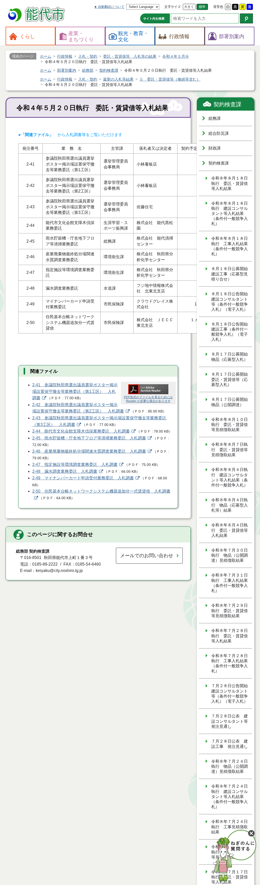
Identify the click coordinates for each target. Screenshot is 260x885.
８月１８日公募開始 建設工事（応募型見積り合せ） (231, 274)
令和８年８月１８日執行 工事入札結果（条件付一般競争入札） (229, 246)
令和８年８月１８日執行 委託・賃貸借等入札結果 (229, 183)
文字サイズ (172, 7)
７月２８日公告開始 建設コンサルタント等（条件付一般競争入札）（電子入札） (231, 693)
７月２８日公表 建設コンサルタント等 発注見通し (231, 721)
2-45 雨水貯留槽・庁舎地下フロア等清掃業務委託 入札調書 (89, 438)
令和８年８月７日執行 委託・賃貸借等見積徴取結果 (229, 449)
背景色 (218, 7)
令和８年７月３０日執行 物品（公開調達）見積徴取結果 (229, 555)
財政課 (214, 148)
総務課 (214, 118)
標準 (202, 7)
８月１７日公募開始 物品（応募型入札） (231, 357)
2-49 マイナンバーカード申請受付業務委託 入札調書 (83, 478)
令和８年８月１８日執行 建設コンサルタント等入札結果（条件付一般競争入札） (229, 213)
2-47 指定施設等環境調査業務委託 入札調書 (75, 464)
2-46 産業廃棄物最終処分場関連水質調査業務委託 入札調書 (89, 451)
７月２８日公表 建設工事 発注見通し (229, 744)
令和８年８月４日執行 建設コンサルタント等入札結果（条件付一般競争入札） (229, 477)
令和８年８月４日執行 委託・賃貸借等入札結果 (229, 530)
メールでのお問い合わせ (146, 555)
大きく (189, 7)
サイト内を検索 (154, 18)
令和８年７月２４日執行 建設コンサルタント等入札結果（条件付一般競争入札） (229, 796)
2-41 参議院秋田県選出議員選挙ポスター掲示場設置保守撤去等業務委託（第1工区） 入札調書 (75, 391)
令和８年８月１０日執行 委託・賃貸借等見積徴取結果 (229, 424)
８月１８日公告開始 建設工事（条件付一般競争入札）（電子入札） (231, 332)
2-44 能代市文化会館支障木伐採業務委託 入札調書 (81, 431)
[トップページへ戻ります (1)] (37, 15)
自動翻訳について (111, 7)
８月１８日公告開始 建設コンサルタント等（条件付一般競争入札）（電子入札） (231, 302)
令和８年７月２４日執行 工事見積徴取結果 (229, 826)
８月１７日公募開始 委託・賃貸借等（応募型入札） (231, 379)
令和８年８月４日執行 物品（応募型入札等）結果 (229, 505)
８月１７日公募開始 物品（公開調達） (231, 402)
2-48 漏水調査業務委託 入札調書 (64, 471)
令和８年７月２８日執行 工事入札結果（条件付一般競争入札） (229, 663)
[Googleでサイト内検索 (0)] (246, 18)
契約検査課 (227, 104)
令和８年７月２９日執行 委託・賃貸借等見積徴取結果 (229, 610)
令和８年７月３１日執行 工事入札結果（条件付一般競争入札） (229, 583)
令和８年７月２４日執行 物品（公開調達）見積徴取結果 (229, 766)
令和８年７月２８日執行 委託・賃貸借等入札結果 (229, 635)
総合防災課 (218, 133)
